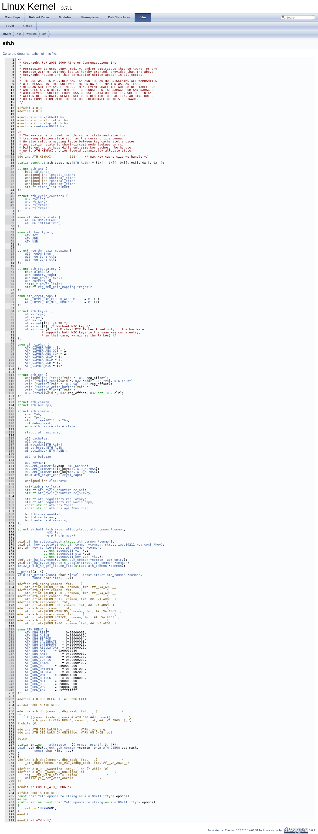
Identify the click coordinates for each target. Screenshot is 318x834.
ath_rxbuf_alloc (61, 529)
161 (9, 517)
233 (9, 641)
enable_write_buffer (55, 387)
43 (9, 187)
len (57, 532)
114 (9, 375)
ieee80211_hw (49, 420)
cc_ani (79, 490)
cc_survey (81, 493)
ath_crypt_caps (40, 296)
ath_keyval (39, 311)
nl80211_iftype (101, 796)
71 (9, 271)
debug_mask (41, 423)
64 (9, 250)
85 (9, 314)
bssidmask (38, 450)
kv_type (37, 314)
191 (9, 608)
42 (9, 184)
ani (55, 432)
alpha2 (39, 271)
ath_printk (36, 575)
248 (9, 687)
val (108, 381)
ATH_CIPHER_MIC (38, 365)
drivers (7, 33)
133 (9, 432)
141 (9, 456)
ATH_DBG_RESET (37, 632)
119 (9, 390)
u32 (27, 199)
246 (9, 681)
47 (9, 199)
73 (9, 278)
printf (95, 744)
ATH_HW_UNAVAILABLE (41, 220)
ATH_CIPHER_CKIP (39, 356)
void (28, 381)
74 (9, 281)
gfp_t (52, 535)
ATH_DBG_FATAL (37, 662)
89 (9, 326)
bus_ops (79, 508)
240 (9, 662)
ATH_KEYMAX (77, 465)
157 (9, 505)
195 (9, 620)
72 (9, 275)
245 (9, 678)
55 (9, 223)
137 (9, 444)
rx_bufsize (41, 456)
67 (9, 259)
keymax (38, 462)
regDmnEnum (41, 253)
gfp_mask (65, 535)
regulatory (75, 499)
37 (9, 168)
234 (9, 644)
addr (88, 381)
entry (119, 559)
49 (9, 205)
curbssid (37, 447)
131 (9, 426)
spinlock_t (34, 487)
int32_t (23, 566)
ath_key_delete (40, 544)
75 (9, 284)
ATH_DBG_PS (34, 666)
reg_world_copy (79, 502)
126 (9, 411)
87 (9, 320)
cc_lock (51, 487)
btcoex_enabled (47, 514)
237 (9, 653)
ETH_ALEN (80, 162)
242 (9, 669)
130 (9, 423)
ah (38, 414)
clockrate (57, 481)
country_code (43, 275)
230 (9, 632)
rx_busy (38, 202)
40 (9, 178)
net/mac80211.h (49, 126)
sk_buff (37, 529)
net (19, 33)
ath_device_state (42, 217)
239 (9, 659)
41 (9, 181)
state (70, 426)
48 (9, 202)
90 (9, 329)
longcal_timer (61, 174)
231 (9, 635)
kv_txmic (37, 329)
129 (9, 420)
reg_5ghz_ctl (43, 256)
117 (9, 384)
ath (44, 33)
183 (9, 584)
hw (66, 420)
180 (9, 575)
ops (68, 505)
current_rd (41, 281)
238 (9, 656)
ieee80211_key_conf (135, 544)
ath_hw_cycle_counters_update (53, 562)
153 (9, 493)
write (42, 384)
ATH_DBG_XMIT (36, 653)
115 (9, 378)
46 (9, 196)
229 (9, 629)
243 (9, 672)
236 (9, 650)
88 (9, 323)
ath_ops (37, 375)
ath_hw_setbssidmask (44, 541)
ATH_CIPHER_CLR (38, 362)
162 (9, 520)
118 (9, 387)
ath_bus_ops (40, 405)
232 (9, 638)
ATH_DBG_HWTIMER (39, 669)
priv (40, 417)
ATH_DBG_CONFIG (38, 659)
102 (9, 365)
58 (9, 232)
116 (9, 381)
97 (9, 350)
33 (9, 156)
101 (9, 362)
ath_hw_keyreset (41, 559)
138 (9, 447)
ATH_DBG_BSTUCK (38, 678)
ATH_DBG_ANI (35, 650)
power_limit (50, 284)
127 (9, 414)
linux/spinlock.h (51, 123)
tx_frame (39, 208)
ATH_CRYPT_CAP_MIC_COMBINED (49, 302)
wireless (32, 33)
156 (9, 502)
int (44, 378)
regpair (85, 287)
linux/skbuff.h (49, 117)
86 (9, 317)
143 (9, 462)
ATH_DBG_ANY (35, 690)
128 (9, 417)
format (80, 744)
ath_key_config (38, 547)
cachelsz (39, 438)
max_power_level (46, 278)
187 (9, 596)
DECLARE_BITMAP (38, 465)
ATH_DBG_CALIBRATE (41, 641)
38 (9, 171)
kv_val (36, 323)
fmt (57, 578)
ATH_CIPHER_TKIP (39, 359)
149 (9, 481)
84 (9, 311)
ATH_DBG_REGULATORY (41, 647)
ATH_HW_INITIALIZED (41, 223)
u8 (43, 162)
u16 (27, 253)
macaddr (37, 444)
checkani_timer (62, 184)
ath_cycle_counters (47, 196)
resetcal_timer (62, 181)
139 (9, 450)
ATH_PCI (31, 235)
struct (99, 575)
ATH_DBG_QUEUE (37, 635)
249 (9, 690)
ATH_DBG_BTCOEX (38, 672)
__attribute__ (57, 744)
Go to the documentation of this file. (30, 53)
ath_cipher (36, 344)
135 (9, 438)
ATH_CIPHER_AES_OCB (41, 350)
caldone (40, 171)
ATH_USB (31, 241)
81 (9, 302)
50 (9, 208)
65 (9, 253)
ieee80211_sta (69, 553)
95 (9, 344)
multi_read (47, 381)
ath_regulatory (43, 268)
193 (9, 614)
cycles (38, 199)
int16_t (31, 284)
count (126, 381)
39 (9, 174)
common (118, 529)
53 (9, 217)
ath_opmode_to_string (58, 796)
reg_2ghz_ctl (43, 259)
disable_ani (44, 517)
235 (9, 647)
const (52, 575)
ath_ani (37, 168)
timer (63, 187)
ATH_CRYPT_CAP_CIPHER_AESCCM (50, 299)
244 (9, 675)
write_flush (48, 390)
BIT (91, 299)
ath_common (39, 402)
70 (9, 268)
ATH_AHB (31, 238)
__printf (24, 572)
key (158, 544)
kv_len (38, 320)
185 (9, 590)
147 (9, 475)
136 (9, 441)
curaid (38, 441)
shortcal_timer (62, 178)
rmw (39, 393)
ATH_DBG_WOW (35, 687)
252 (9, 699)
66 (9, 256)
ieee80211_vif (69, 550)
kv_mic (36, 326)
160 (9, 514)
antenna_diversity (50, 520)
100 (9, 359)
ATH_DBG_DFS (35, 684)
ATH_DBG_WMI (35, 675)
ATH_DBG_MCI (35, 681)
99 (9, 356)
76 (9, 287)
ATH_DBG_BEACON (38, 656)
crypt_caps (71, 475)
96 (9, 347)
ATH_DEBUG (35, 629)
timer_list (47, 187)
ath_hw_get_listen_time (52, 566)
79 (9, 296)
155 (9, 499)
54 (9, 220)
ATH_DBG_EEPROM (38, 638)
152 (9, 490)
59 (9, 235)
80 (9, 299)
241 (9, 666)
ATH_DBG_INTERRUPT (41, 644)
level (74, 575)
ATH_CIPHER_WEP (38, 347)
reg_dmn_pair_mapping (49, 250)
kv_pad (36, 317)
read (56, 378)
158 (9, 508)
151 (9, 487)
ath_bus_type (38, 232)
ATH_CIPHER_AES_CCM (41, 353)
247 (9, 684)
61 (9, 241)
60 (9, 238)
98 (9, 353)
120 (9, 393)
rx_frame (39, 205)
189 (9, 602)
